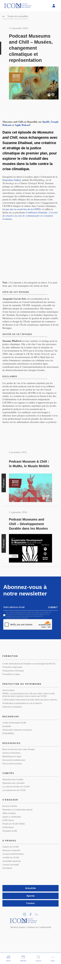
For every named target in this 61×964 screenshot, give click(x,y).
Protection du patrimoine (21, 684)
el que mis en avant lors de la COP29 (22, 209)
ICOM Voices (8, 820)
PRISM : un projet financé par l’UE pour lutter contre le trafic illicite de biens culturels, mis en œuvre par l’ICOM (28, 694)
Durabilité (6, 726)
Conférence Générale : (30, 215)
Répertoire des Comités (12, 779)
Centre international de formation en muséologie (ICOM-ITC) (29, 664)
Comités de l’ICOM (10, 857)
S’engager (10, 800)
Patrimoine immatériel (12, 707)
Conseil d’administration (13, 854)
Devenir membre (9, 806)
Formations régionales (12, 667)
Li (37, 913)
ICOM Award (8, 827)
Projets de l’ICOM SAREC (13, 824)
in (25, 913)
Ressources (11, 743)
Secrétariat (7, 868)
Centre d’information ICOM (14, 723)
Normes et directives (11, 753)
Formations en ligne (11, 674)
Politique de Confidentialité (39, 927)
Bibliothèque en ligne (11, 756)
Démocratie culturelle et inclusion (17, 730)
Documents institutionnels (13, 760)
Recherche (10, 716)
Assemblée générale (11, 861)
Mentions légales (18, 927)
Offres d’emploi (9, 813)
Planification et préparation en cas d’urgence (22, 703)
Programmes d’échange (13, 671)
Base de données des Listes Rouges (18, 749)
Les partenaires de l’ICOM (14, 790)
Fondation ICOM (9, 831)
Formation (10, 656)
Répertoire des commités (13, 783)
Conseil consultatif (10, 865)
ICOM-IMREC (8, 733)
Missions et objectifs (11, 850)
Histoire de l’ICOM (10, 847)
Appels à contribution (11, 817)
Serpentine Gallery (11, 180)
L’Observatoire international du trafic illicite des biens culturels (29, 700)
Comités (8, 773)
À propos (9, 841)
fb (31, 913)
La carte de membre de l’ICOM (15, 787)
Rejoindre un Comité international (17, 810)
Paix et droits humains (12, 764)
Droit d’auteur (8, 690)
